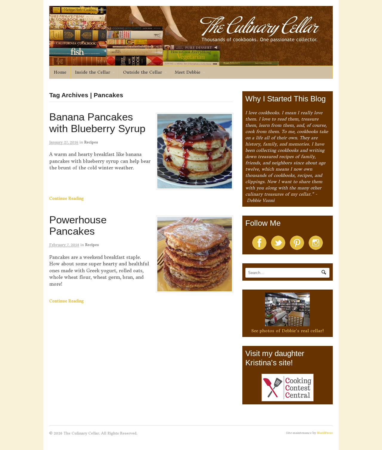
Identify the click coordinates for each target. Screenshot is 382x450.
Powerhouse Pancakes (78, 225)
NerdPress (325, 433)
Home (60, 72)
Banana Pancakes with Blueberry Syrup (97, 122)
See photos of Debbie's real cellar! (287, 330)
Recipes (91, 142)
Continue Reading (66, 198)
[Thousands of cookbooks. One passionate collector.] (191, 62)
